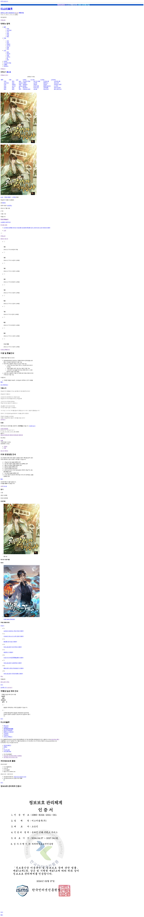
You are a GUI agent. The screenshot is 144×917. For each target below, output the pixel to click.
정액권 (45, 84)
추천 (8, 41)
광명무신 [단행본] (8, 652)
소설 (5, 50)
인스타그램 (7, 749)
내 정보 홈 (46, 81)
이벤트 (5, 61)
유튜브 (5, 747)
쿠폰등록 (45, 87)
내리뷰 (35, 89)
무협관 (8, 44)
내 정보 (42, 79)
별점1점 (3, 435)
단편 (8, 31)
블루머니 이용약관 (9, 732)
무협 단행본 (7, 197)
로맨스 (8, 56)
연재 (8, 28)
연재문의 (6, 735)
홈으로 (9, 72)
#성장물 (24, 227)
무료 (8, 47)
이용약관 (6, 727)
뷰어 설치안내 (57, 89)
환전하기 (5, 384)
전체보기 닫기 (4, 75)
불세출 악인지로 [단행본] (10, 641)
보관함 (35, 82)
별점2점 (7, 435)
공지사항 (56, 82)
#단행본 (48, 227)
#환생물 (28, 227)
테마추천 (25, 87)
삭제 (2, 486)
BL (7, 58)
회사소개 (6, 725)
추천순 (6, 450)
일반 (8, 59)
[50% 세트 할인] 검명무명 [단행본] (13, 663)
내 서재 (32, 79)
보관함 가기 (4, 687)
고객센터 (53, 79)
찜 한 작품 (36, 86)
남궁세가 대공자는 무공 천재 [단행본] (14, 631)
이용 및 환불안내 (5, 349)
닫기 (2, 384)
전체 (5, 448)
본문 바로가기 (4, 1)
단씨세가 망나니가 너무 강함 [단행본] (14, 636)
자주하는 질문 (57, 84)
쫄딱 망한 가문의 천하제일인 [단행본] (14, 668)
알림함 (11, 12)
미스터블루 (7, 8)
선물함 (5, 64)
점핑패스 (6, 66)
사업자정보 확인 (55, 739)
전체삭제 (3, 20)
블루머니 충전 (4, 12)
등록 (2, 440)
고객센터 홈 (57, 81)
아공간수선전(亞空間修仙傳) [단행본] (13, 657)
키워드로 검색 (26, 89)
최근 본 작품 (37, 81)
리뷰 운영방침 (4, 428)
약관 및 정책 (57, 87)
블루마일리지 (47, 86)
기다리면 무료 (7, 62)
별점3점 (12, 435)
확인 (2, 382)
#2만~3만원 (34, 227)
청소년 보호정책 (8, 730)
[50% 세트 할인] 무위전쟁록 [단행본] (13, 673)
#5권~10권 (39, 227)
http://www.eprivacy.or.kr (20, 776)
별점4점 (16, 435)
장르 (8, 33)
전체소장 (3, 236)
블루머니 (45, 82)
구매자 (5, 446)
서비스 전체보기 (8, 736)
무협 (8, 55)
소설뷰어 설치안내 (5, 222)
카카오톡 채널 (7, 751)
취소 (2, 676)
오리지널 (9, 30)
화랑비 (4, 202)
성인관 (8, 45)
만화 (5, 38)
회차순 (2, 238)
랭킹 (8, 36)
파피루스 (9, 205)
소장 (5, 230)
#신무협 (6, 227)
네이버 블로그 (7, 745)
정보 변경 (46, 89)
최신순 (6, 238)
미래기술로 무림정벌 (9, 619)
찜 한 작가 (36, 87)
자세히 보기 (32, 426)
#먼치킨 (15, 227)
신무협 (14, 197)
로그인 (17, 12)
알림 (3, 225)
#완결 (44, 227)
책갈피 (35, 84)
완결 (8, 35)
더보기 (2, 625)
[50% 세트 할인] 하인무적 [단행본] (13, 647)
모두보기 (3, 419)
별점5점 (21, 435)
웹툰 (5, 27)
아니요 (5, 486)
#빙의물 (19, 227)
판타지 (8, 53)
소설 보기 (9, 687)
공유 (6, 225)
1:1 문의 (56, 86)
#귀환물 (10, 227)
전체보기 (3, 68)
